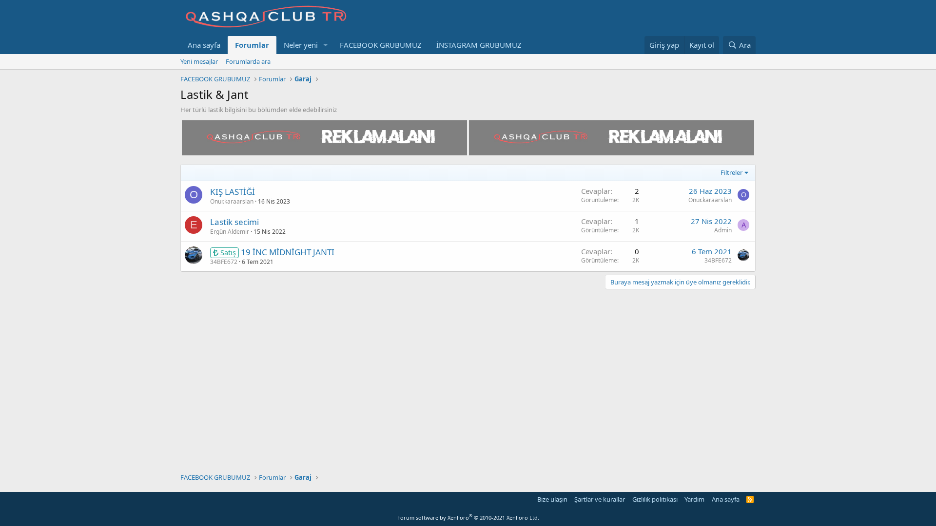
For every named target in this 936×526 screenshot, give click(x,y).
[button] (325, 45)
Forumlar (252, 45)
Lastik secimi (234, 221)
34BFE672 (223, 262)
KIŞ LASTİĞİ (232, 191)
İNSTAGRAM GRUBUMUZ (479, 45)
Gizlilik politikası (655, 499)
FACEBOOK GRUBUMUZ (381, 45)
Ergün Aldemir (229, 231)
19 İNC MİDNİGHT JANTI (287, 252)
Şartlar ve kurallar (599, 499)
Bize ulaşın (552, 499)
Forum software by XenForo (468, 517)
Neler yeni (301, 45)
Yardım (694, 499)
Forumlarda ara (248, 61)
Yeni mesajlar (199, 61)
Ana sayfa (204, 45)
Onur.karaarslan (232, 201)
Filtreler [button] (731, 172)
